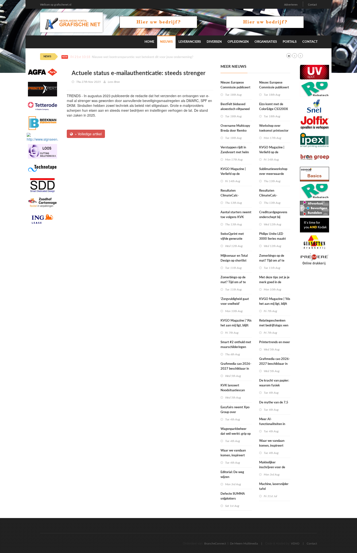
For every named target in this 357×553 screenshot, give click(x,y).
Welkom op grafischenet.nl (55, 4)
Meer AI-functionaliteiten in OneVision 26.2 (272, 424)
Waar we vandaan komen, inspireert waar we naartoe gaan (236, 455)
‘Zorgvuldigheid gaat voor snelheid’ (235, 302)
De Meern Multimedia (244, 543)
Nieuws (166, 41)
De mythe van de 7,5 (273, 402)
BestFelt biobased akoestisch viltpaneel (235, 107)
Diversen (214, 41)
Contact (312, 4)
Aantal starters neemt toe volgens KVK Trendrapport (236, 217)
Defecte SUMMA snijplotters (233, 496)
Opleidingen (238, 41)
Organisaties (266, 41)
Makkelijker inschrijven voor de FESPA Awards (272, 467)
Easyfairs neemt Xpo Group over (235, 410)
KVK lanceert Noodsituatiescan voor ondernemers (233, 390)
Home (149, 41)
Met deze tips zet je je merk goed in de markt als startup (274, 282)
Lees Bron (114, 81)
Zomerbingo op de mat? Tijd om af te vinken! (233, 282)
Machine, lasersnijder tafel (274, 487)
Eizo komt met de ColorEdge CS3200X (273, 107)
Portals (290, 41)
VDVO (295, 543)
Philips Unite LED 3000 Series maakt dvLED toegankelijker (274, 238)
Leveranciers (189, 41)
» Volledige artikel (87, 133)
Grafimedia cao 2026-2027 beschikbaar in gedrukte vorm (236, 368)
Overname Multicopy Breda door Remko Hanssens (235, 130)
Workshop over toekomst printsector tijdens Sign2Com (274, 130)
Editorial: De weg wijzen (232, 475)
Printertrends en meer (274, 342)
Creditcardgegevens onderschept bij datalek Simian (273, 217)
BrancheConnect (215, 543)
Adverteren (291, 4)
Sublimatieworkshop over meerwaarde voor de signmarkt (273, 174)
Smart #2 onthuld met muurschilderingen (236, 345)
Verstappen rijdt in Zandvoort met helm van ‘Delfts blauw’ (235, 152)
